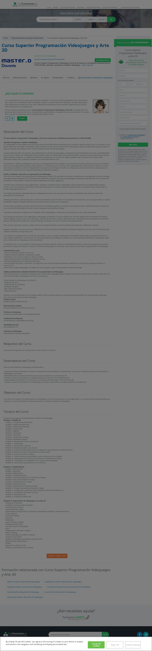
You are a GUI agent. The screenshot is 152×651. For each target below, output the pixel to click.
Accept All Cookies (96, 645)
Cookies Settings (133, 645)
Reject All (115, 645)
